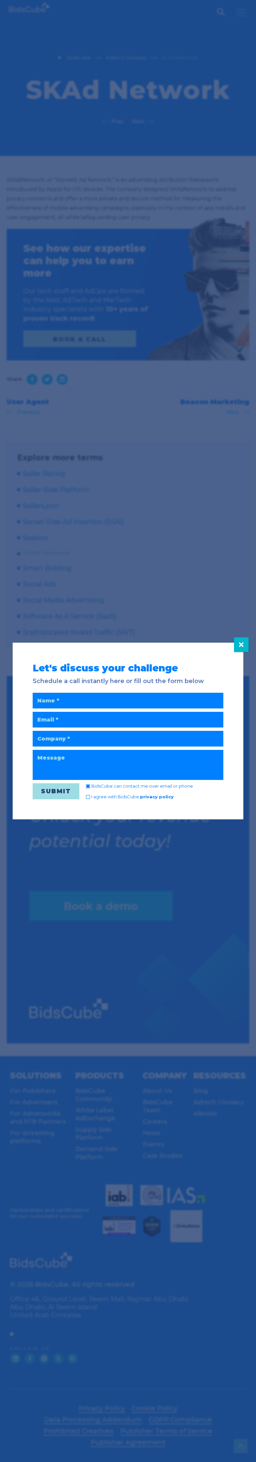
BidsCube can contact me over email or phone (142, 786)
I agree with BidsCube (132, 796)
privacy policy (157, 796)
